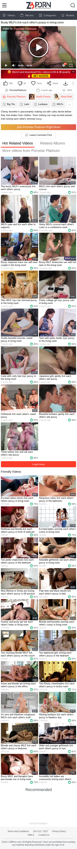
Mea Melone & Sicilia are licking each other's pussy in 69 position (18, 592)
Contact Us (43, 835)
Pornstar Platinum (25, 28)
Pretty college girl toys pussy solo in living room (56, 301)
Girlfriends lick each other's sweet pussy (18, 415)
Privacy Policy (59, 831)
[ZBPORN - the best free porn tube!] (38, 5)
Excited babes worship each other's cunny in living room (57, 530)
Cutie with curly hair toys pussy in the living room (18, 377)
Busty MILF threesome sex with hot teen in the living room (57, 263)
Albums (29, 15)
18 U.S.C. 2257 (40, 831)
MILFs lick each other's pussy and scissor (57, 188)
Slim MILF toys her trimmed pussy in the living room (19, 301)
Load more (38, 464)
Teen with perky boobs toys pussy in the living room (56, 339)
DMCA (31, 835)
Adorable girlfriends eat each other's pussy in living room (57, 561)
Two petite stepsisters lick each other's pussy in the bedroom (17, 561)
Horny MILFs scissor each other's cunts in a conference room (56, 226)
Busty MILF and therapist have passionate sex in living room (17, 778)
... (69, 104)
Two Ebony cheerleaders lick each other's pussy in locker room (56, 685)
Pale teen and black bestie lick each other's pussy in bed (55, 592)
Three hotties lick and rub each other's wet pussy (17, 453)
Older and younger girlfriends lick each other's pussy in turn (56, 747)
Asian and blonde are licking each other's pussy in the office (18, 685)
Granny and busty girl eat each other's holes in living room (17, 623)
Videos (11, 15)
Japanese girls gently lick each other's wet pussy (55, 377)
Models (70, 15)
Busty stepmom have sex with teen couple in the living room (19, 263)
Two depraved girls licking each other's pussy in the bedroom (55, 654)
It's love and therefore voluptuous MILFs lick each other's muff (18, 716)
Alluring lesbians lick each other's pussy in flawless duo (56, 716)
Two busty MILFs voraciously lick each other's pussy (18, 188)
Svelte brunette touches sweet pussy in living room (16, 339)
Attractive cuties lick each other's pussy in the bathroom (56, 499)
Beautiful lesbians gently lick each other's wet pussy (56, 415)
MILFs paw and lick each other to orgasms (18, 226)
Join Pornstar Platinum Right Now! (38, 127)
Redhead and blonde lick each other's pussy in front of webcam (18, 530)
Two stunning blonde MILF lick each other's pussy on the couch (18, 654)
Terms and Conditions (18, 831)
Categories (50, 15)
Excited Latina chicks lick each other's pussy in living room (17, 499)
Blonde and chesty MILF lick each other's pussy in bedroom (18, 747)
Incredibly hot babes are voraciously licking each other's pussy (55, 778)
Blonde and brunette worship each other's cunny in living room (56, 623)
